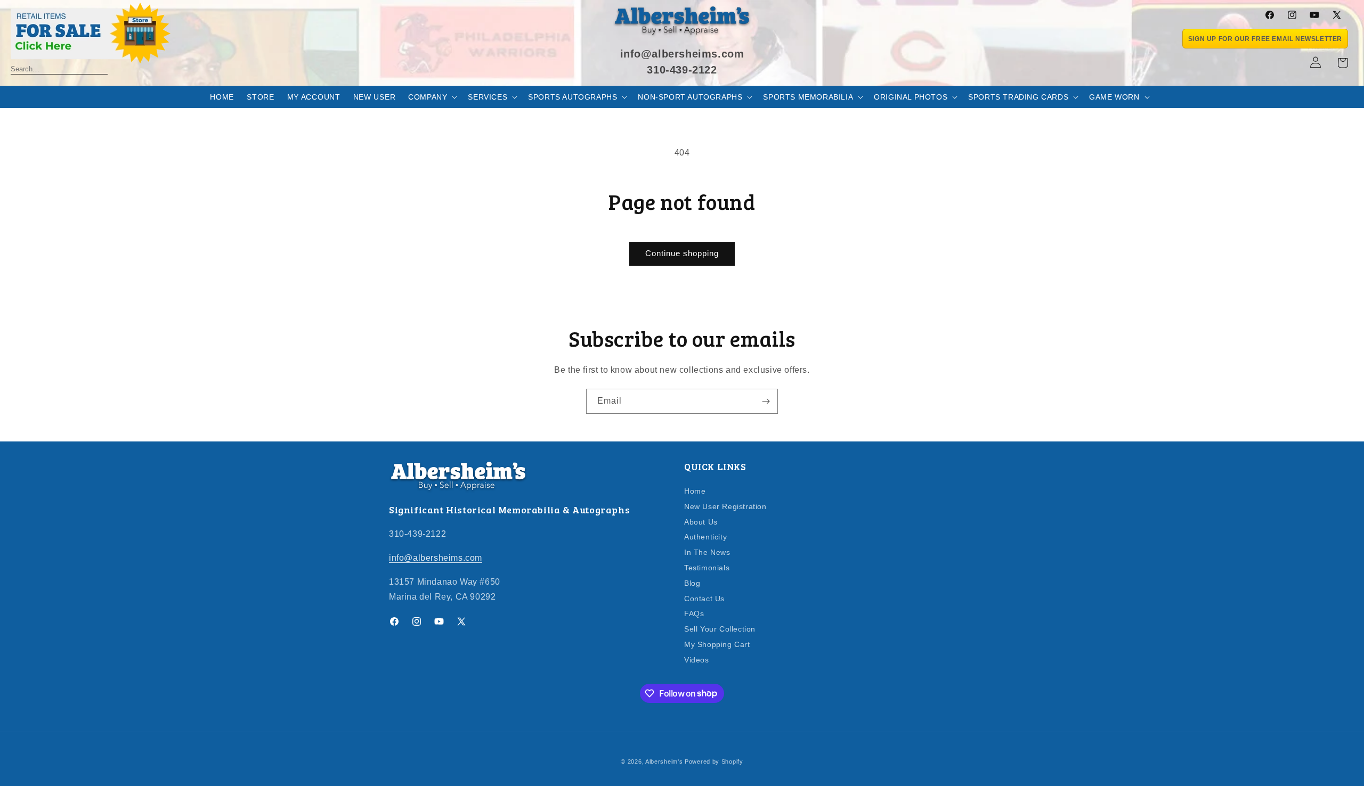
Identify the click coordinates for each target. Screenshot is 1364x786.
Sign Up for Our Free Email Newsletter (1265, 39)
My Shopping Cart (717, 644)
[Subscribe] (765, 401)
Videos (696, 660)
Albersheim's (664, 761)
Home (694, 491)
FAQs (694, 613)
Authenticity (705, 537)
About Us (701, 522)
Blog (692, 583)
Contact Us (704, 598)
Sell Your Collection (720, 629)
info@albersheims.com (435, 557)
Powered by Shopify (714, 761)
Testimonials (706, 567)
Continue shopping (682, 253)
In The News (707, 552)
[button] (431, 97)
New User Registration (725, 506)
